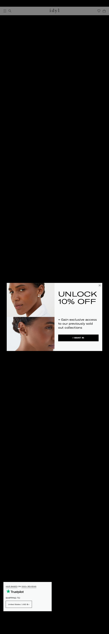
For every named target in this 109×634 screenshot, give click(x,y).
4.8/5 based (11, 586)
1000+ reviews (28, 586)
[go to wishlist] (99, 11)
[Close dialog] (99, 285)
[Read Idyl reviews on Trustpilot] (15, 591)
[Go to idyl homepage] (54, 11)
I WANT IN (78, 338)
